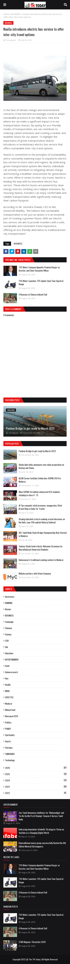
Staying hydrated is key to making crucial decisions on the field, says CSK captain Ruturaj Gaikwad (42, 520)
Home (6, 14)
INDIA (7, 691)
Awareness (9, 596)
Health (8, 684)
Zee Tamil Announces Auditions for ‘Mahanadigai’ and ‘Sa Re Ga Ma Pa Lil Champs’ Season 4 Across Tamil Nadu (41, 816)
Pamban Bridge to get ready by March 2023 (30, 428)
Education (9, 653)
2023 (35, 786)
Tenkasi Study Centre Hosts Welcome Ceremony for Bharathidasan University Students (41, 548)
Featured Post (12, 400)
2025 (35, 774)
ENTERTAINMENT (12, 659)
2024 (36, 780)
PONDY (8, 728)
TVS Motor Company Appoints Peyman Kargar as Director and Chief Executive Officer (39, 269)
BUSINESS (15, 14)
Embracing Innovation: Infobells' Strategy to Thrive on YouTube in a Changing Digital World (41, 831)
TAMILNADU (10, 754)
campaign (9, 621)
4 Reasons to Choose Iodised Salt (33, 294)
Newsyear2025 (11, 716)
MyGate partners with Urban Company (35, 573)
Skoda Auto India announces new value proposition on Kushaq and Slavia (41, 466)
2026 (36, 767)
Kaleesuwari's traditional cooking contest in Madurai (41, 560)
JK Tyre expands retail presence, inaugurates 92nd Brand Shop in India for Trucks (40, 507)
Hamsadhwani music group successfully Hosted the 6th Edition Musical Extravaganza (42, 844)
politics (8, 722)
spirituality (9, 735)
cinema (8, 634)
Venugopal (11, 40)
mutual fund (10, 710)
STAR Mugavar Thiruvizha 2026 (32, 942)
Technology (10, 760)
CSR (7, 640)
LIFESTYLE (9, 697)
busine (8, 609)
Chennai (8, 628)
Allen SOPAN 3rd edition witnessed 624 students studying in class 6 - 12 (39, 493)
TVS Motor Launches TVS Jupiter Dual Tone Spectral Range (41, 282)
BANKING (8, 603)
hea (6, 678)
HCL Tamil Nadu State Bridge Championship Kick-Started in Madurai (43, 534)
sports (8, 741)
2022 (35, 793)
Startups (9, 747)
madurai (8, 703)
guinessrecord (11, 672)
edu (6, 647)
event (7, 665)
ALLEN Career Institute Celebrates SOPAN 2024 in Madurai (40, 480)
